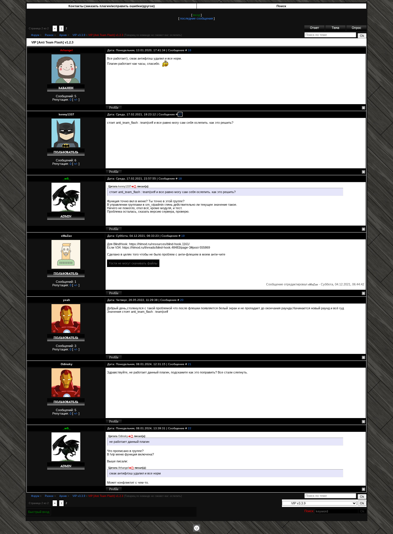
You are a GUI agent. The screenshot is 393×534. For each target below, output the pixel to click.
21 (189, 364)
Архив (63, 35)
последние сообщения (196, 18)
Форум (35, 35)
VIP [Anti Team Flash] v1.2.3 (105, 35)
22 (189, 428)
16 (189, 50)
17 (180, 114)
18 (180, 178)
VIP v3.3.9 (79, 35)
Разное (49, 35)
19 (183, 235)
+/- (76, 99)
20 (182, 300)
